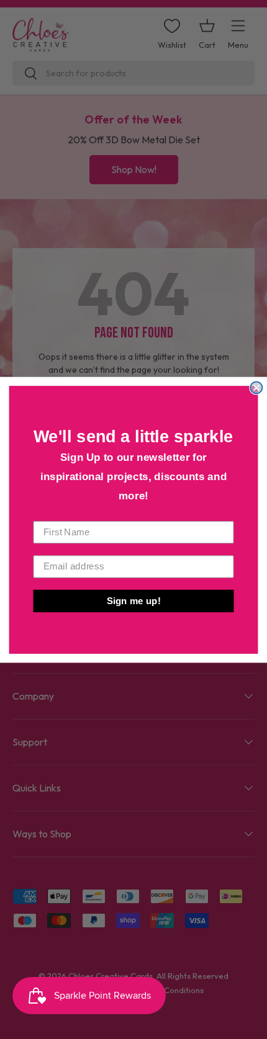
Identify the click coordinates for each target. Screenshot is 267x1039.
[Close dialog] (256, 387)
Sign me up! (134, 600)
